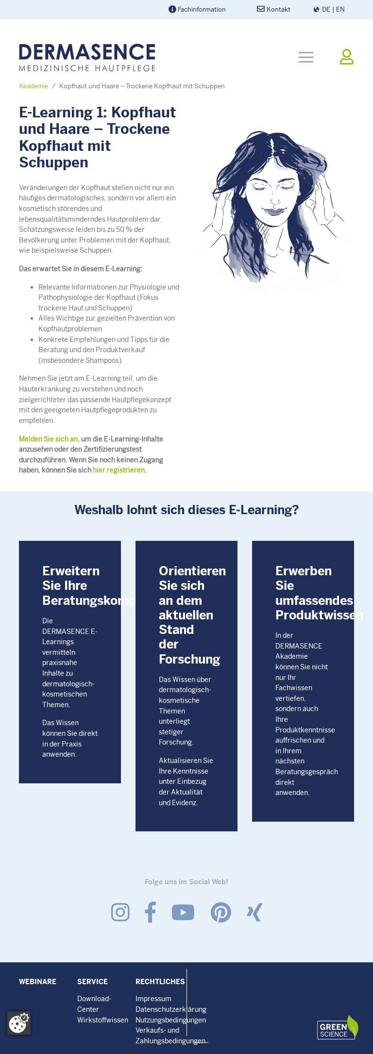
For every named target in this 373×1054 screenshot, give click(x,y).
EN (340, 9)
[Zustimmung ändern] (19, 1023)
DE (326, 9)
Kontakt (278, 9)
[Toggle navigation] (306, 57)
